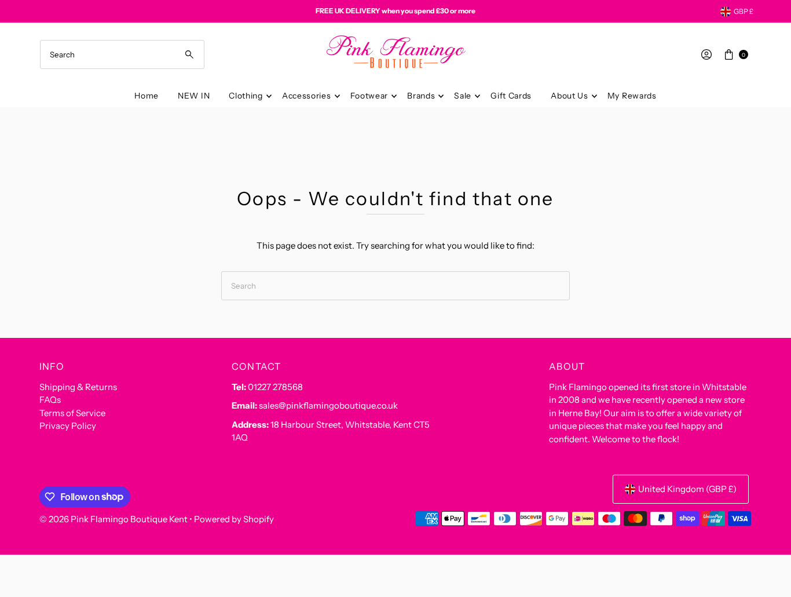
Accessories (306, 95)
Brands (421, 95)
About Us (569, 95)
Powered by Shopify (234, 519)
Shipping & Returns (78, 386)
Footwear (369, 95)
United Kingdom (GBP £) (687, 488)
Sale (462, 95)
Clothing (246, 95)
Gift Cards (511, 95)
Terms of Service (72, 412)
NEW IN (194, 95)
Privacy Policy (67, 425)
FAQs (50, 399)
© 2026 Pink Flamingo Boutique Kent (113, 519)
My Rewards (632, 95)
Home (146, 95)
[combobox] (122, 54)
